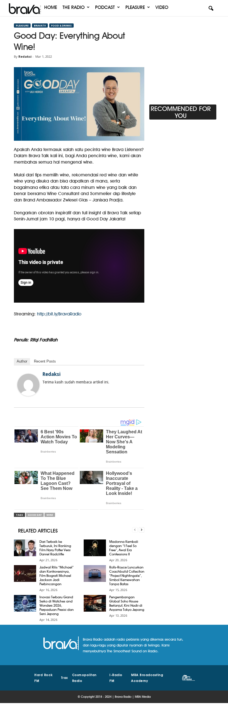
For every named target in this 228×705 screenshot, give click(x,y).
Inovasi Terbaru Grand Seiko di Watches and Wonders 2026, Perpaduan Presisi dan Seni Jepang (56, 605)
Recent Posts (45, 361)
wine (49, 515)
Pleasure (135, 7)
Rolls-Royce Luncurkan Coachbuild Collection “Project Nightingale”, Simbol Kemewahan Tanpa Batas (126, 575)
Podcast (105, 7)
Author (22, 361)
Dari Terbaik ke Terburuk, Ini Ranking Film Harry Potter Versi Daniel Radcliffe (55, 547)
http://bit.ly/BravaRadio (59, 314)
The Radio (74, 7)
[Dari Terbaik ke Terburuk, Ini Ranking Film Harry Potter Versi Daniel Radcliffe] (25, 547)
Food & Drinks (61, 25)
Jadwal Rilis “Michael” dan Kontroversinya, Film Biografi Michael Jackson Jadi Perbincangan (56, 575)
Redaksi (25, 56)
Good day (35, 515)
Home (50, 7)
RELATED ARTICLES (38, 531)
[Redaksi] (28, 385)
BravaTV (40, 25)
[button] (211, 9)
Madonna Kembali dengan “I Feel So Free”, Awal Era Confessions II (123, 547)
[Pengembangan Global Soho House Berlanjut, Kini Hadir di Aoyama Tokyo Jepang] (95, 603)
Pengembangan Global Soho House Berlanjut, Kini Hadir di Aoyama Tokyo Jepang (126, 603)
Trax (64, 678)
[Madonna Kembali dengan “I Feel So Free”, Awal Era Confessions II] (95, 547)
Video (161, 7)
